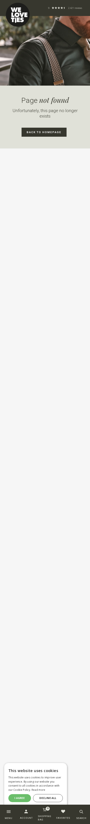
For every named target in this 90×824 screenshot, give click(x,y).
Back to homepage (44, 132)
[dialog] (35, 785)
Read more (38, 790)
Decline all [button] (47, 798)
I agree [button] (19, 798)
